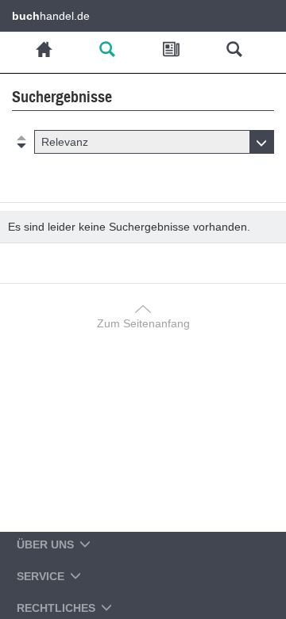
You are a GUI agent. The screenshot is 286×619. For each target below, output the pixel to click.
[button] (154, 142)
